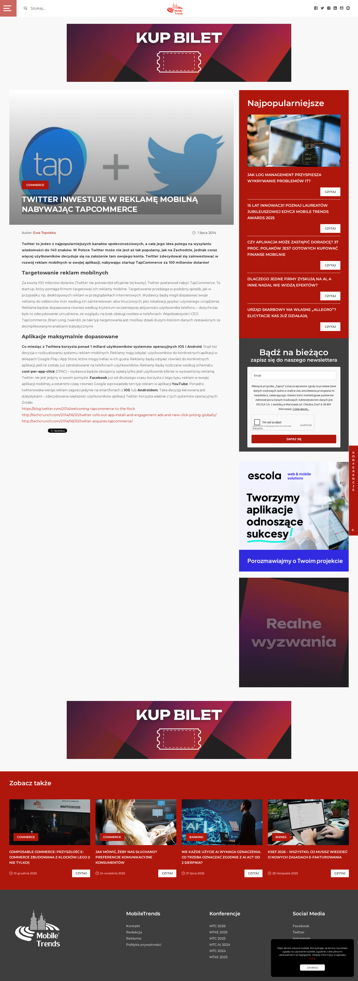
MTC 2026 (217, 926)
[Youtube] (341, 8)
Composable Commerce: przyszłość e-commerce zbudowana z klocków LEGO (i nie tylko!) (49, 857)
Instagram (301, 938)
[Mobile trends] (175, 8)
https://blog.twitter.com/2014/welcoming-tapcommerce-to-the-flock (78, 409)
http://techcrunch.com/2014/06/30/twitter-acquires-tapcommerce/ (77, 421)
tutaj (312, 958)
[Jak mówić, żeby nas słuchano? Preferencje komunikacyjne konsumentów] (136, 822)
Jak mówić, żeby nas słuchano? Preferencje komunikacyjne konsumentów (126, 857)
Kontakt (133, 926)
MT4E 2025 (218, 932)
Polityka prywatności (143, 945)
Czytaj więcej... (301, 409)
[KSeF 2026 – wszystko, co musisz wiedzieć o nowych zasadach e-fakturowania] (308, 822)
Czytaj (330, 192)
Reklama (133, 938)
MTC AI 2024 (219, 945)
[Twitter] (322, 8)
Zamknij (312, 967)
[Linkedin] (335, 8)
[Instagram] (328, 8)
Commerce (35, 185)
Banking (196, 837)
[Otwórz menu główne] (8, 8)
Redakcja (134, 932)
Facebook (301, 926)
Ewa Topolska (44, 233)
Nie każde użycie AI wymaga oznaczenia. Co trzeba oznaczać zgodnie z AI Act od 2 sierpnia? (221, 857)
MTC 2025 (217, 938)
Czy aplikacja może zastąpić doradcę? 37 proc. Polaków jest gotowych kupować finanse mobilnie (292, 248)
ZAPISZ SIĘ (293, 439)
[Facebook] (316, 8)
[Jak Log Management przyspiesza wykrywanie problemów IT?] (293, 140)
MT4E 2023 (218, 957)
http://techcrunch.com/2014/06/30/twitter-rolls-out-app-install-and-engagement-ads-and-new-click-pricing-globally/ (119, 415)
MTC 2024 (217, 951)
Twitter (299, 932)
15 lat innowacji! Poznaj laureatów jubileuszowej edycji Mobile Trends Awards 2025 (288, 211)
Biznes (281, 837)
